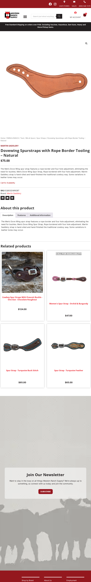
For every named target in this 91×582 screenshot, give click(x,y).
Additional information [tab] (40, 215)
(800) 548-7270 (84, 6)
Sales (74, 6)
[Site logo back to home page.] (12, 15)
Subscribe (45, 491)
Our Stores (64, 6)
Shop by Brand (28, 580)
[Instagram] (55, 4)
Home (3, 138)
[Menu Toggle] (25, 17)
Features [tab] (22, 215)
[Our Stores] (64, 2)
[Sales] (74, 2)
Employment (71, 580)
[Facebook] (50, 4)
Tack (22, 138)
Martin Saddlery (9, 145)
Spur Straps (41, 138)
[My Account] (75, 13)
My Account (75, 17)
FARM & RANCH (13, 138)
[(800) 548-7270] (85, 2)
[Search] (59, 16)
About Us (48, 580)
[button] (86, 43)
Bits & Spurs (30, 138)
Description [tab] (7, 215)
